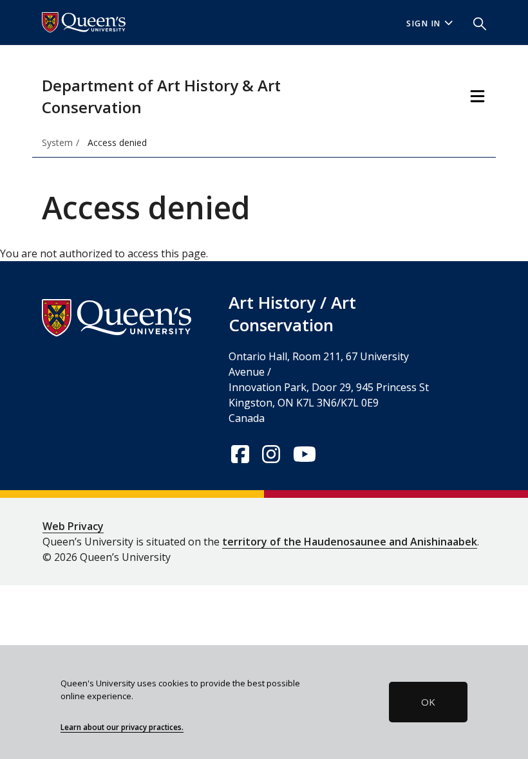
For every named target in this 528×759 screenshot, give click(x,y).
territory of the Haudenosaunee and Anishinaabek (349, 542)
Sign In (423, 23)
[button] (474, 22)
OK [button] (428, 701)
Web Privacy (73, 526)
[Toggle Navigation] (477, 96)
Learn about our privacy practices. (122, 727)
